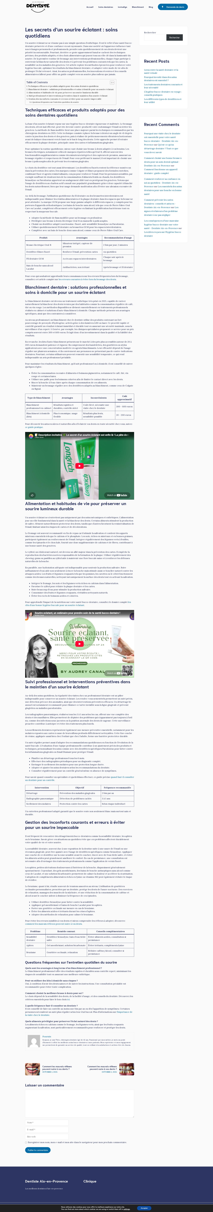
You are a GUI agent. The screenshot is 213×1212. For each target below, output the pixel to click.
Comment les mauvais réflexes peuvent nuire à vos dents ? (57, 1067)
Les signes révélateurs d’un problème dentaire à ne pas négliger (161, 211)
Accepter (144, 1208)
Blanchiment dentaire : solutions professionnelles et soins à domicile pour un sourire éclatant (71, 89)
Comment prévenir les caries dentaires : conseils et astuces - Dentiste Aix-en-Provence (160, 204)
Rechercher (150, 32)
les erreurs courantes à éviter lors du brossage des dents (87, 279)
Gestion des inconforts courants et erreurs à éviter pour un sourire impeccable (64, 99)
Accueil (89, 7)
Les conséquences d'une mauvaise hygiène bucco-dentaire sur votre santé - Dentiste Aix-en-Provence (161, 224)
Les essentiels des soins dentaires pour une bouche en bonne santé (163, 190)
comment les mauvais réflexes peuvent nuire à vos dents (53, 924)
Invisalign (122, 7)
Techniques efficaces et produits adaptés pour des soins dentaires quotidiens (63, 86)
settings (127, 1209)
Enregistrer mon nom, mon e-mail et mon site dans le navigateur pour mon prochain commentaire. (77, 1142)
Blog (151, 7)
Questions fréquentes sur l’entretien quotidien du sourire (55, 102)
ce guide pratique (34, 427)
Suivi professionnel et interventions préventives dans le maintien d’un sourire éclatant (68, 96)
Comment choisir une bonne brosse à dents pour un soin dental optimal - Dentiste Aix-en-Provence (162, 162)
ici (68, 999)
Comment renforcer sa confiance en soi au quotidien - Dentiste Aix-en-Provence (162, 183)
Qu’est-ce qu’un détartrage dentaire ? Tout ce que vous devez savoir (161, 148)
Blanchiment (138, 7)
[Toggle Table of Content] (111, 82)
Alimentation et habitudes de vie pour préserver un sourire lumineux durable (63, 92)
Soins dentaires (105, 7)
